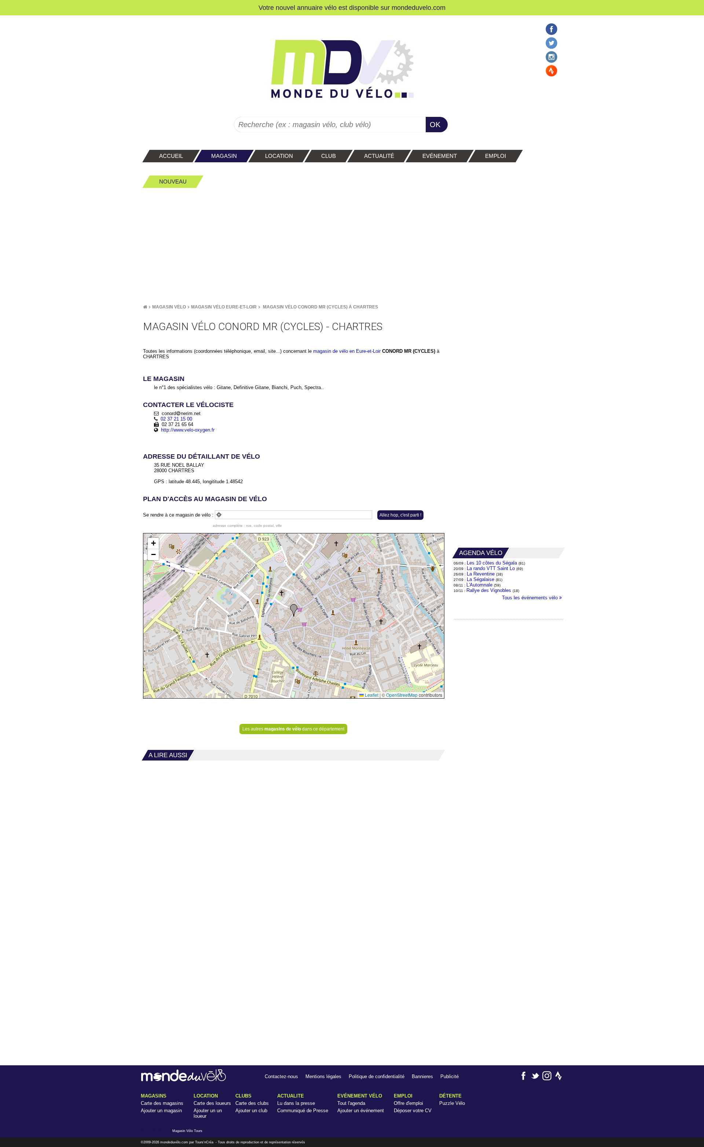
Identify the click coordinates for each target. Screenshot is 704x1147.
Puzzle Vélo (452, 1103)
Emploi (403, 1096)
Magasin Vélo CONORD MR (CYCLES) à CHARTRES (320, 307)
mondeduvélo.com (174, 1142)
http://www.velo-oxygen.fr (187, 430)
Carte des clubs (252, 1103)
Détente (450, 1096)
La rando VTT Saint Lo (491, 568)
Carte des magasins (162, 1103)
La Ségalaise (480, 579)
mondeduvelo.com (418, 7)
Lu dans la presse (296, 1103)
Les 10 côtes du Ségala (492, 563)
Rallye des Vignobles (488, 590)
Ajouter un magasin (161, 1110)
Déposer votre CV (413, 1110)
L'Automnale (479, 585)
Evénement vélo (359, 1096)
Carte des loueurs (212, 1103)
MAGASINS (153, 1096)
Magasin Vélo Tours (187, 1131)
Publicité (449, 1076)
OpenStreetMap (402, 695)
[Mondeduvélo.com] (183, 1080)
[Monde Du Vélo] (145, 307)
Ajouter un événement (360, 1110)
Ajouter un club (251, 1110)
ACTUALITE (290, 1096)
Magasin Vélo (169, 307)
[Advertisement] (352, 246)
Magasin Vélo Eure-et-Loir (224, 307)
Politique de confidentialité (376, 1076)
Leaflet (371, 695)
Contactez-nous (281, 1076)
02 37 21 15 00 (176, 419)
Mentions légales (323, 1076)
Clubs (243, 1096)
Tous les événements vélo (530, 597)
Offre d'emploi (408, 1103)
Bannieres (422, 1076)
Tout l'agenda (351, 1103)
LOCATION (206, 1096)
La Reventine (481, 574)
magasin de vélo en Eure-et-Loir (347, 351)
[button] (293, 610)
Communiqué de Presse (302, 1110)
